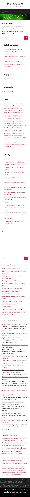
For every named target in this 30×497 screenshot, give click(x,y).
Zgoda (15, 494)
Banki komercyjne (7, 103)
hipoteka (24, 105)
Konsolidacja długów (7, 445)
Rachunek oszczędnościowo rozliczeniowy (17, 139)
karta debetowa (7, 108)
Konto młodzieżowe (20, 112)
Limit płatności (23, 125)
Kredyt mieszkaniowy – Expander (11, 291)
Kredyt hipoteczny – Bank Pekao (11, 294)
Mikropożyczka (19, 127)
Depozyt (15, 105)
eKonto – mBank (6, 307)
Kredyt (14, 115)
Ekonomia (19, 105)
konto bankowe (12, 112)
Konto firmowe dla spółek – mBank (12, 309)
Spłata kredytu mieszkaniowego (10, 142)
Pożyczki (6, 202)
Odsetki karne (10, 130)
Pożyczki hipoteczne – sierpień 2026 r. (15, 205)
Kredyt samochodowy (21, 455)
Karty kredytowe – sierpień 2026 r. (14, 162)
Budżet (22, 103)
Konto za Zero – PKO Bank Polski (11, 304)
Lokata (5, 127)
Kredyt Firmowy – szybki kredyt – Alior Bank (14, 312)
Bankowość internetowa (15, 103)
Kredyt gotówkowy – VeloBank (12, 61)
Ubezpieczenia (8, 218)
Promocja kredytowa (20, 133)
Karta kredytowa (15, 108)
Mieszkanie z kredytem (11, 127)
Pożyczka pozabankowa (10, 133)
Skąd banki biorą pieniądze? (10, 324)
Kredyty (6, 159)
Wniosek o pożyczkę (16, 144)
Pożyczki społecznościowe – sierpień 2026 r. (14, 333)
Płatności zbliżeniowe (17, 137)
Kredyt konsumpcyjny (15, 121)
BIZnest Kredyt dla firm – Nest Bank (12, 288)
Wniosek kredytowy (8, 144)
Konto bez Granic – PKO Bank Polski (12, 301)
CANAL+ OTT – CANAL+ (8, 315)
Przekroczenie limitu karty (9, 135)
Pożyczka (17, 130)
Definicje (11, 105)
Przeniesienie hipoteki (18, 135)
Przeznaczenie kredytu (8, 137)
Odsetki (6, 130)
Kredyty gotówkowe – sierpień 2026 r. (15, 165)
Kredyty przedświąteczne (15, 125)
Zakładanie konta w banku (16, 474)
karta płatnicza (13, 110)
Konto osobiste (7, 116)
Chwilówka (6, 105)
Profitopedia (15, 3)
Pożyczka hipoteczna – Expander (13, 49)
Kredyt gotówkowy (14, 119)
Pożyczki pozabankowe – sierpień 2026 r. (13, 356)
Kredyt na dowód (14, 123)
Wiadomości (20, 142)
